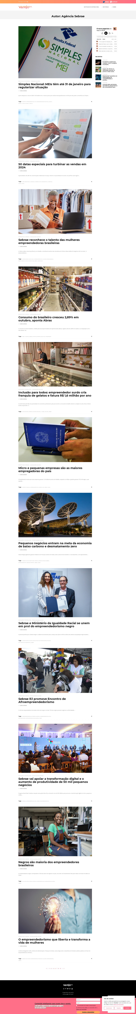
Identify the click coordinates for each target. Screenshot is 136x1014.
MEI (35, 101)
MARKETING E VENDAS (23, 161)
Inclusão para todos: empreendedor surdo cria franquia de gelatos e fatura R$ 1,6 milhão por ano (54, 394)
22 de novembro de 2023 (37, 775)
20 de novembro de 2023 (35, 859)
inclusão (46, 411)
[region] (117, 1003)
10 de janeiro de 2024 (34, 161)
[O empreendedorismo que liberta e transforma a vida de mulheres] (55, 911)
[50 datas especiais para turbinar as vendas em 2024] (55, 133)
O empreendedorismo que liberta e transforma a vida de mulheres (54, 941)
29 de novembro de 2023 (37, 620)
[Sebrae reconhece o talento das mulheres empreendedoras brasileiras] (55, 211)
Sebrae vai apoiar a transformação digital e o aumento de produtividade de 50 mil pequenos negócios (53, 782)
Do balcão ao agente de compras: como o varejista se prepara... (110, 63)
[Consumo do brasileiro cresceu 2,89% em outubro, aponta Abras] (55, 288)
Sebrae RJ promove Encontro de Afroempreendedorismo (42, 700)
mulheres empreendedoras (48, 958)
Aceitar (127, 1008)
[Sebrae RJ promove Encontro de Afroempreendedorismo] (55, 670)
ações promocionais (26, 181)
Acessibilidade (25, 411)
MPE (43, 487)
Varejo (19, 183)
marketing (50, 181)
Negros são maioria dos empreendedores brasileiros (48, 863)
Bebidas (31, 336)
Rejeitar (119, 1008)
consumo (35, 336)
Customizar (109, 1008)
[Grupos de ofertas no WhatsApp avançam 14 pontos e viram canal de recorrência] (98, 69)
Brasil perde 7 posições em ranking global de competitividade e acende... (110, 78)
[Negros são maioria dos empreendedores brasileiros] (55, 831)
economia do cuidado (26, 958)
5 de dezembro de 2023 (35, 236)
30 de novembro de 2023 (37, 540)
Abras (23, 336)
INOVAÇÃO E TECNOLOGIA (24, 389)
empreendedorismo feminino (36, 958)
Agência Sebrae (23, 90)
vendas (23, 183)
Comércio (37, 181)
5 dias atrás (105, 82)
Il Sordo (42, 411)
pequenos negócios (30, 562)
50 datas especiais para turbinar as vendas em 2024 (52, 165)
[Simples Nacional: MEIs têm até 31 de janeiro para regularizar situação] (55, 52)
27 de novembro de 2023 (35, 695)
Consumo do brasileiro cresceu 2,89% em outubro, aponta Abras (48, 319)
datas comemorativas (43, 181)
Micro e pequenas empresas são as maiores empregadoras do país (50, 469)
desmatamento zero (30, 560)
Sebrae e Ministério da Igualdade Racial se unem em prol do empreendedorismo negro (54, 624)
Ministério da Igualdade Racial (24, 642)
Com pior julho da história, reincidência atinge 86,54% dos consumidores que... (110, 86)
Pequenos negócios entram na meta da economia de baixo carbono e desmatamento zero (55, 544)
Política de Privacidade (81, 1009)
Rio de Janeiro (36, 718)
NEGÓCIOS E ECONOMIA (24, 81)
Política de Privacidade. (118, 1004)
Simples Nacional (25, 103)
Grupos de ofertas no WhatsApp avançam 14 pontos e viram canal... (109, 70)
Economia (24, 101)
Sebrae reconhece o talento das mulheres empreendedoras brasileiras (49, 241)
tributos (31, 103)
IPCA (44, 336)
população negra (29, 718)
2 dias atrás (105, 60)
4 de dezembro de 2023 (35, 314)
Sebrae (50, 411)
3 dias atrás (105, 74)
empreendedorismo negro (27, 640)
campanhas (32, 181)
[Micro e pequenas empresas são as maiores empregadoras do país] (55, 439)
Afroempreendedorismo (27, 716)
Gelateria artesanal (37, 411)
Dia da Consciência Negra (27, 881)
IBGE (42, 336)
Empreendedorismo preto (50, 881)
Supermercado (48, 336)
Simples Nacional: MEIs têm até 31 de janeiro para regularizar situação (54, 85)
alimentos (27, 336)
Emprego (40, 487)
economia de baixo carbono (44, 560)
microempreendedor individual (42, 101)
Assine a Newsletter (88, 1012)
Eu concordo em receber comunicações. (86, 1005)
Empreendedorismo (30, 101)
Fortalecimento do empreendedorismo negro (42, 640)
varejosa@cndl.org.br (68, 994)
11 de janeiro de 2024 (35, 81)
